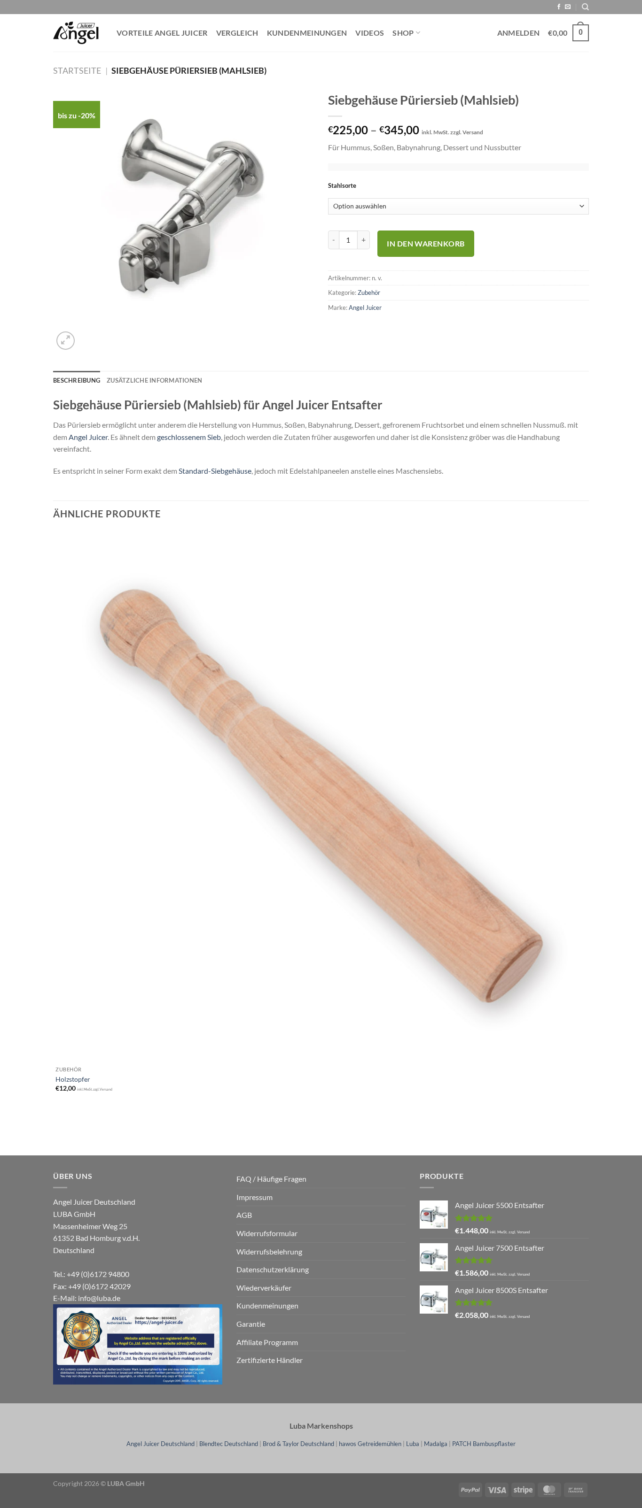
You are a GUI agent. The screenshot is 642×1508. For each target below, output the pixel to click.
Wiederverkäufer (263, 1287)
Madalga (435, 1443)
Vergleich (237, 32)
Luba (412, 1443)
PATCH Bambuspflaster (484, 1443)
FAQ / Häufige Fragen (271, 1178)
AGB (244, 1214)
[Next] (88, 335)
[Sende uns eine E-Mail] (568, 7)
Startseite (77, 70)
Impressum (254, 1197)
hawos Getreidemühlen (370, 1443)
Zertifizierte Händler (269, 1359)
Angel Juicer (365, 307)
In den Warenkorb (426, 243)
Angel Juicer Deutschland (160, 1443)
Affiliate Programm (267, 1342)
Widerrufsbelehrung (269, 1251)
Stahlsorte (342, 186)
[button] (65, 340)
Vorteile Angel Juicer (162, 32)
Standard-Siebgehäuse (215, 470)
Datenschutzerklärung (272, 1269)
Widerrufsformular (267, 1233)
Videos (369, 32)
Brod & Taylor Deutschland (298, 1443)
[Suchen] (585, 7)
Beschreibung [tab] (76, 380)
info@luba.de (99, 1297)
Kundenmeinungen (307, 32)
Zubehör (369, 292)
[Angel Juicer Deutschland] (77, 33)
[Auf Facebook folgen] (559, 7)
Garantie (250, 1323)
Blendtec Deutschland (228, 1443)
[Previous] (57, 1139)
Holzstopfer (72, 1079)
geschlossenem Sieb (189, 436)
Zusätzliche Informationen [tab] (154, 380)
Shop (403, 32)
